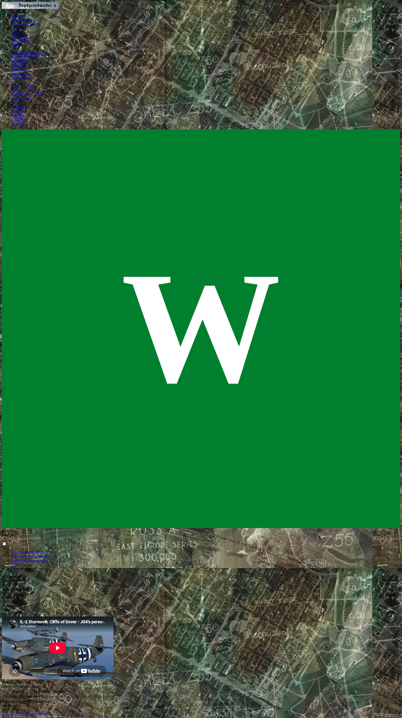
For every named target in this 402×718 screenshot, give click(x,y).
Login (15, 45)
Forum (16, 32)
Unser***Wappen (24, 57)
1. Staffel (17, 107)
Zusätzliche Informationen (30, 556)
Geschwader (20, 41)
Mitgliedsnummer (15, 589)
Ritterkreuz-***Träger (27, 94)
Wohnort (8, 606)
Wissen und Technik (26, 24)
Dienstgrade (20, 74)
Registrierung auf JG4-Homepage (26, 701)
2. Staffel (17, 111)
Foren (15, 564)
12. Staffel (18, 123)
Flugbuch (18, 15)
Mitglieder (18, 65)
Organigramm (21, 98)
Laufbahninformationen (28, 560)
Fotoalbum (19, 61)
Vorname (8, 581)
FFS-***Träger (22, 86)
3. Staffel (17, 115)
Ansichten (9, 535)
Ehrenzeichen (21, 78)
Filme (6, 614)
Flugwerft (18, 28)
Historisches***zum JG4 (29, 53)
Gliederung (19, 69)
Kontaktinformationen (27, 552)
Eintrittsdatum (12, 597)
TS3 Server (19, 36)
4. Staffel (17, 119)
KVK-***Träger (23, 90)
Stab (14, 103)
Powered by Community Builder (26, 714)
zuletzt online (11, 706)
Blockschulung (22, 20)
